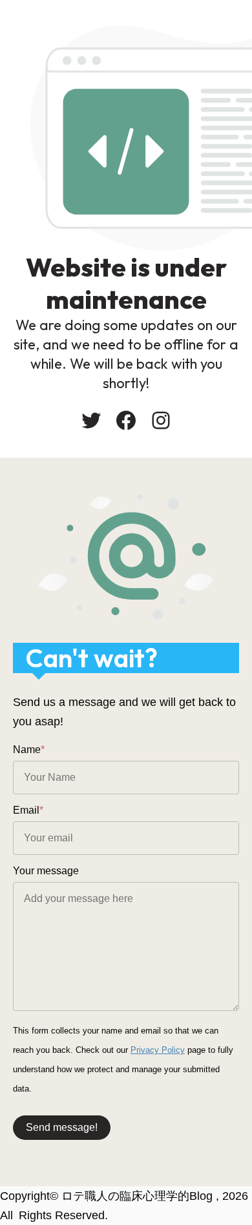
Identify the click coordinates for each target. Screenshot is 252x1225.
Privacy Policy (158, 1050)
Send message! (62, 1127)
